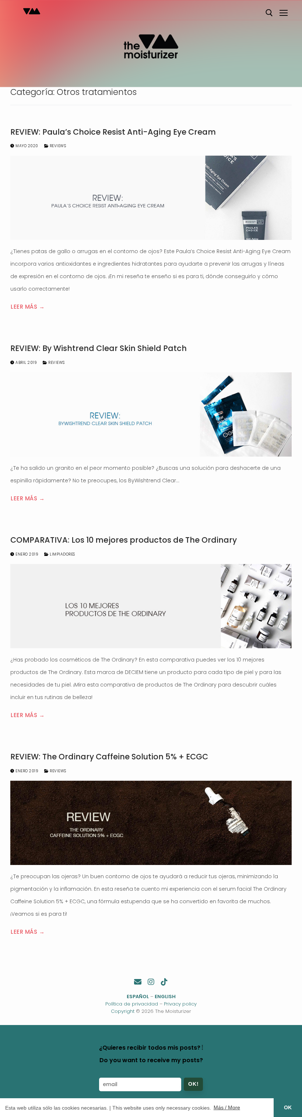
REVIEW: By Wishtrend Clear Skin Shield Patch (98, 348)
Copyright (122, 1011)
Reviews (57, 146)
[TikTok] (164, 982)
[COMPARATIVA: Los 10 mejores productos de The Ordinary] (151, 606)
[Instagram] (151, 982)
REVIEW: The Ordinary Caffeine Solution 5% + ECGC (109, 757)
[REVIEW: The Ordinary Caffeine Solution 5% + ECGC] (151, 823)
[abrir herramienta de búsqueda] (269, 13)
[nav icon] (283, 12)
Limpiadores (62, 554)
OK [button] (288, 1107)
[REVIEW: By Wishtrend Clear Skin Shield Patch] (151, 414)
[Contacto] (137, 982)
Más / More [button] (227, 1107)
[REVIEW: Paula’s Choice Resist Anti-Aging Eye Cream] (151, 198)
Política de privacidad (131, 1003)
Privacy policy (180, 1003)
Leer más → (28, 306)
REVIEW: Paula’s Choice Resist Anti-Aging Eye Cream (113, 132)
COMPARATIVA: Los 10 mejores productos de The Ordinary (123, 540)
